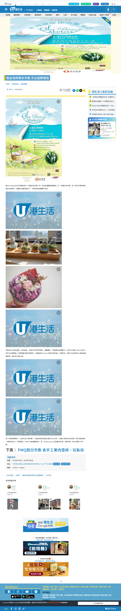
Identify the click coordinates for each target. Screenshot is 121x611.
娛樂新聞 (47, 10)
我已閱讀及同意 (98, 603)
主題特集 (115, 15)
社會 (109, 586)
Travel (21, 4)
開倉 (56, 586)
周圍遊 (83, 15)
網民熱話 (46, 595)
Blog (42, 4)
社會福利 (61, 589)
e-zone (50, 4)
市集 (18, 475)
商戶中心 (96, 4)
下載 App (105, 4)
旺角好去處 (103, 586)
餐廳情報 (46, 589)
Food (28, 4)
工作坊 (49, 475)
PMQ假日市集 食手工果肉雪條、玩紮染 (51, 450)
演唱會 (8, 15)
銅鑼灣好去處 (74, 586)
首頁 (7, 84)
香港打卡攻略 (104, 15)
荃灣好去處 (94, 586)
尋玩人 (11, 89)
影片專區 (74, 15)
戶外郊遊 (53, 589)
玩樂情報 (15, 84)
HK (15, 4)
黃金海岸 (56, 464)
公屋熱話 (39, 10)
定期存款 (54, 10)
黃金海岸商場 (65, 464)
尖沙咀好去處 (63, 586)
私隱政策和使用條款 (53, 602)
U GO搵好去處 (74, 4)
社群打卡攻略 (86, 4)
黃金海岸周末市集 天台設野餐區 (33, 475)
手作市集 (10, 475)
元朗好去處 (84, 586)
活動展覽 (24, 84)
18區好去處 (92, 15)
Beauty (36, 4)
